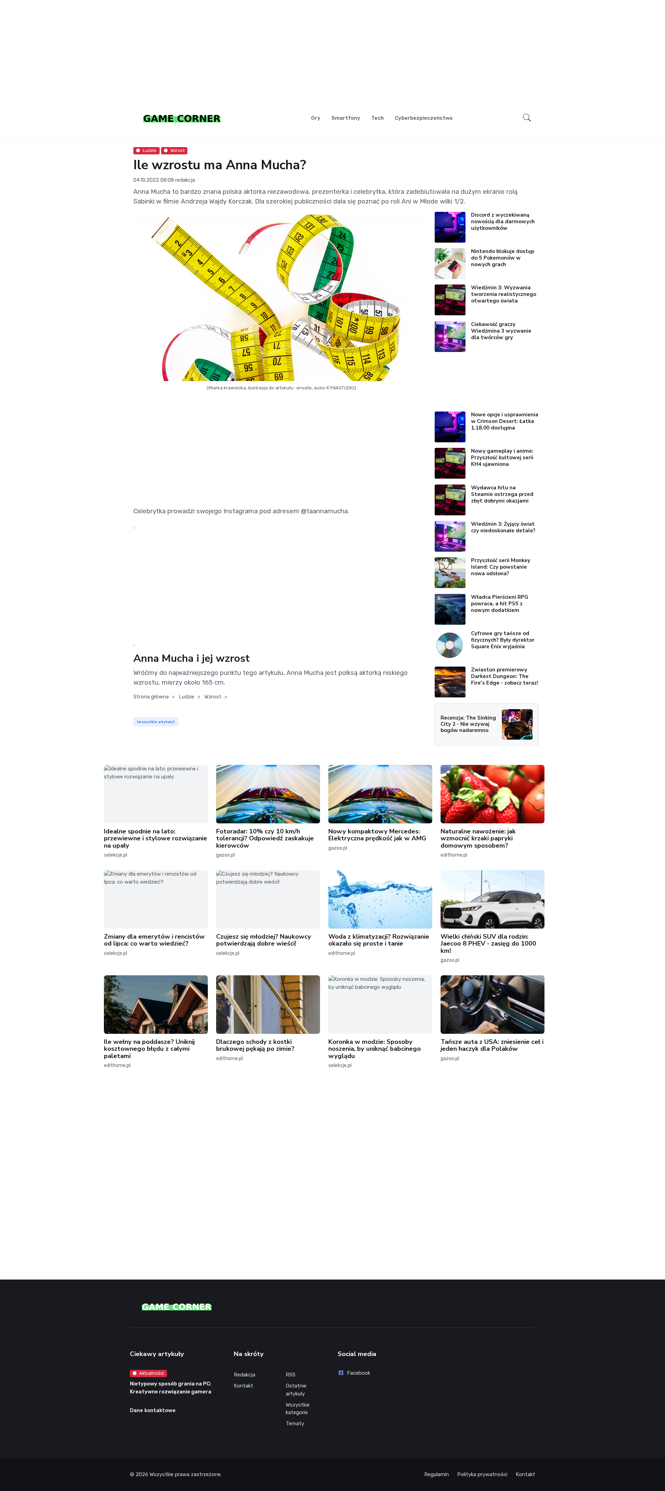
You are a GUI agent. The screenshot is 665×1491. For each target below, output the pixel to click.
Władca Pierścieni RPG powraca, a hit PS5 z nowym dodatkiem (499, 604)
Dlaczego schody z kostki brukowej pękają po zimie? (255, 1045)
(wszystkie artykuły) (156, 722)
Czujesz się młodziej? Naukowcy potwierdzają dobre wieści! (263, 940)
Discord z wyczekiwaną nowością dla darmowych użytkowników (503, 221)
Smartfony (345, 118)
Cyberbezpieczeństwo (424, 118)
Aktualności (151, 1373)
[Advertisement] (332, 54)
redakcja (185, 180)
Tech (377, 118)
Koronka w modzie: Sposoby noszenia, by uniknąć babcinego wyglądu (374, 1048)
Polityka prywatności (482, 1474)
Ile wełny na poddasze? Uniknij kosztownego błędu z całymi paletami (149, 1048)
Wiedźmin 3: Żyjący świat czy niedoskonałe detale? (503, 527)
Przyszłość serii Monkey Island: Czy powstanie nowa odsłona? (500, 567)
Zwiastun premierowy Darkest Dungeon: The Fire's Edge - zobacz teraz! (504, 676)
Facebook (358, 1373)
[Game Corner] (182, 118)
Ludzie (150, 150)
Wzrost (177, 150)
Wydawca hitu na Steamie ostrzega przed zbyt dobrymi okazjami (502, 494)
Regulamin (436, 1474)
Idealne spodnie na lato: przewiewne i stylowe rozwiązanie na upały (155, 838)
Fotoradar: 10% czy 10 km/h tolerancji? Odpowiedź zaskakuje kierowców (265, 838)
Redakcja (244, 1375)
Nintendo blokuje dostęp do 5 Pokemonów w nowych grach (502, 258)
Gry (315, 118)
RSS (290, 1375)
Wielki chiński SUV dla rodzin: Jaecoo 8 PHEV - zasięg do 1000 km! (488, 943)
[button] (527, 118)
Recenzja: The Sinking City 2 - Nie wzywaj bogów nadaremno (468, 724)
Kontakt (243, 1386)
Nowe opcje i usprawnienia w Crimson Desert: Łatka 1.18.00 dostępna (504, 421)
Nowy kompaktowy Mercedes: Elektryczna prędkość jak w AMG (377, 835)
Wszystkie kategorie (298, 1409)
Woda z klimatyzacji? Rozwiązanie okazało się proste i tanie (378, 940)
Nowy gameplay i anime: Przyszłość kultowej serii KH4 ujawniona (502, 458)
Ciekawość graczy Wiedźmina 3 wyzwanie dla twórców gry (501, 331)
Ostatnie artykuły (296, 1390)
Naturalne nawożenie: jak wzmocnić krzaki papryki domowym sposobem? (478, 838)
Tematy (295, 1423)
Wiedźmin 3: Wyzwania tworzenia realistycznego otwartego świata (503, 294)
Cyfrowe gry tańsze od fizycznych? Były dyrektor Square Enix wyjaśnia (502, 640)
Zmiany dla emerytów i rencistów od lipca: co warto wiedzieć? (154, 940)
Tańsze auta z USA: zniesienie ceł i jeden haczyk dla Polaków (492, 1045)
